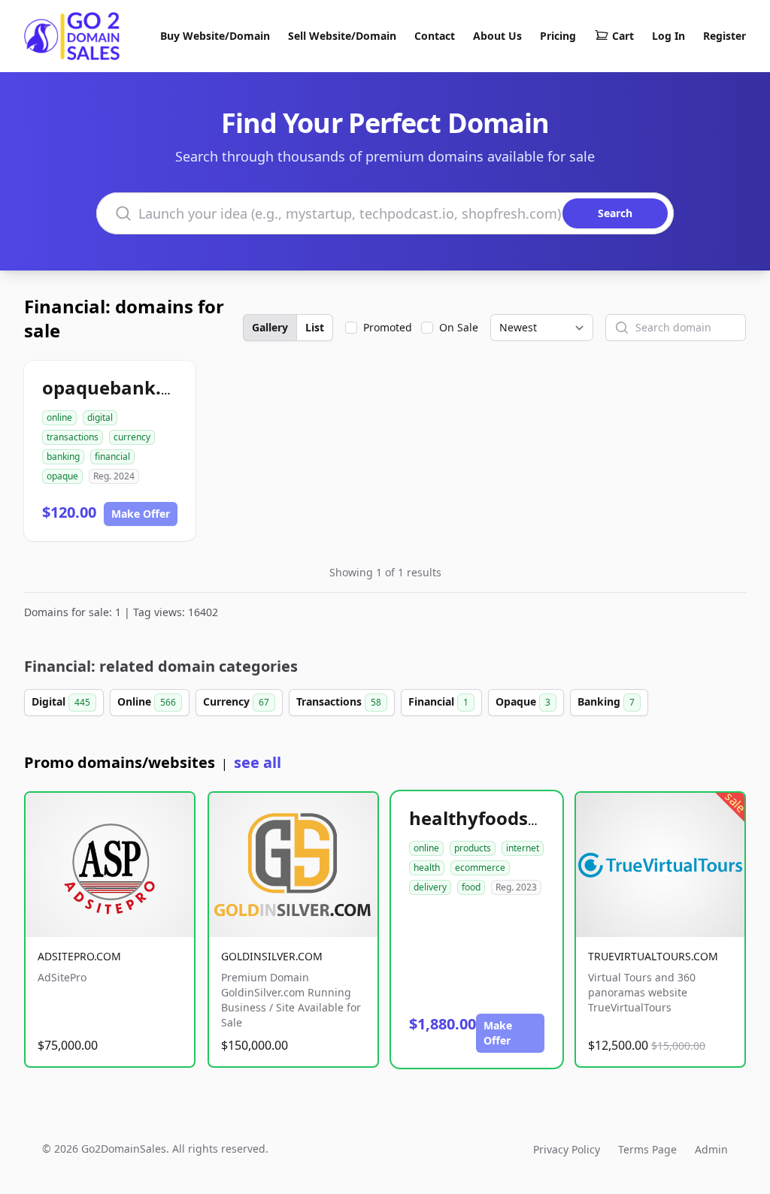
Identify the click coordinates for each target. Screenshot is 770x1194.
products (472, 848)
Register (724, 36)
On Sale (458, 327)
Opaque (523, 701)
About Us (497, 36)
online (59, 417)
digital (100, 417)
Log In (668, 36)
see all (257, 762)
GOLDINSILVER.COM (272, 956)
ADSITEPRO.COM (79, 956)
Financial (438, 701)
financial (112, 456)
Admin (711, 1149)
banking (63, 456)
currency (132, 437)
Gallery (270, 327)
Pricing (558, 36)
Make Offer (140, 513)
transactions (73, 437)
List (314, 327)
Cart (623, 36)
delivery (430, 887)
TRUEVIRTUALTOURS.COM (653, 956)
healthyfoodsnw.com (504, 818)
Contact (434, 36)
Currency (236, 701)
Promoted (387, 327)
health (427, 867)
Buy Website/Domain (215, 36)
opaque (62, 476)
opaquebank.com (120, 387)
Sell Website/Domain (342, 36)
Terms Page (647, 1149)
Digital (61, 701)
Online (146, 701)
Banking (606, 701)
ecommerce (480, 867)
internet (522, 848)
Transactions (338, 701)
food (471, 887)
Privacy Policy (566, 1149)
